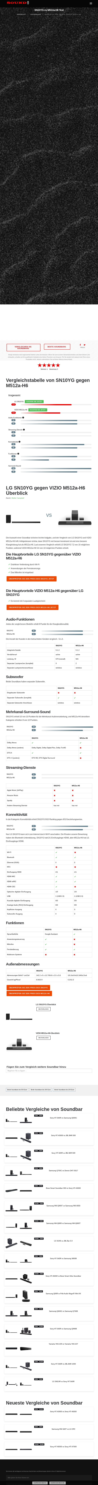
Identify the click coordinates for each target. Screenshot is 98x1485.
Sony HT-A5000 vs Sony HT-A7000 (63, 1447)
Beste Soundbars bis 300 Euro (41, 1090)
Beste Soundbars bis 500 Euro (17, 1090)
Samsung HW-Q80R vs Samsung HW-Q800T (63, 1223)
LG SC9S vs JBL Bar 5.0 (63, 1241)
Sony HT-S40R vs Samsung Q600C (63, 1118)
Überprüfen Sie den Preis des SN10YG (28, 988)
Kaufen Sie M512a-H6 (57, 1483)
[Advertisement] (49, 322)
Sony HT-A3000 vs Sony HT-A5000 (63, 1411)
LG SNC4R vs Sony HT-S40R (63, 1381)
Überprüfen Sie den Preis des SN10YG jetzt (31, 579)
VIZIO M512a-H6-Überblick (48, 1033)
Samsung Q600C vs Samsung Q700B (63, 1311)
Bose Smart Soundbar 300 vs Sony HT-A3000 (63, 1188)
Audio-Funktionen (15, 418)
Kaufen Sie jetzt (34, 401)
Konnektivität (13, 442)
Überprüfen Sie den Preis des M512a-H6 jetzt (32, 607)
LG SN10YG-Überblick (46, 1005)
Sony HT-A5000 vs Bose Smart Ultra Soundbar (63, 1276)
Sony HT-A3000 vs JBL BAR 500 (63, 1135)
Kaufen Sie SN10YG (40, 1483)
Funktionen (12, 454)
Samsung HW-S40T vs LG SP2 (63, 1429)
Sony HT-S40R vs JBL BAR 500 (63, 1153)
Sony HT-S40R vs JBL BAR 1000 (63, 1364)
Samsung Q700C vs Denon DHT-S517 (63, 1171)
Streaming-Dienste (15, 430)
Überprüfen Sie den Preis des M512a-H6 (29, 993)
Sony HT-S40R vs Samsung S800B (63, 1258)
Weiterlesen (43, 1009)
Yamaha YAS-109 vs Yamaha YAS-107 (63, 1344)
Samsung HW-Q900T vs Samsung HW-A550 (63, 1206)
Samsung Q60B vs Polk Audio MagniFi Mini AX (63, 1294)
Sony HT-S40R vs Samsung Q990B (63, 1329)
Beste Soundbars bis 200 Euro (64, 1090)
